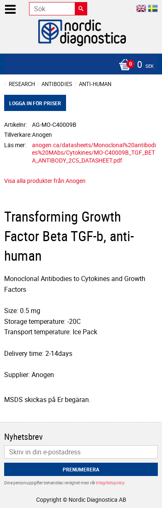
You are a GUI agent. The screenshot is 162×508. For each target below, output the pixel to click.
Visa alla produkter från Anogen (45, 181)
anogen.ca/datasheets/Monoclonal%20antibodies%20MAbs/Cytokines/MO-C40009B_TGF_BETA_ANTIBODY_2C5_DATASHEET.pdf (94, 152)
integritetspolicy (110, 483)
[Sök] (81, 8)
